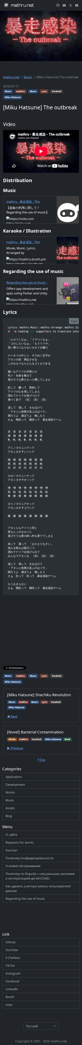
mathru (20, 91)
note (9, 1005)
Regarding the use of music (25, 898)
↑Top (41, 760)
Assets (10, 808)
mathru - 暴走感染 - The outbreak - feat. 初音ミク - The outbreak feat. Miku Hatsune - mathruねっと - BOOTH (24, 251)
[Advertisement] (41, 631)
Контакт (12, 850)
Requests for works (20, 842)
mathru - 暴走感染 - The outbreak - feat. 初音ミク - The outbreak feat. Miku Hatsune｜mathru (24, 208)
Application (14, 777)
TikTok (10, 965)
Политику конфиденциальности (29, 858)
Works (10, 792)
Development (15, 785)
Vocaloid (56, 91)
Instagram (13, 973)
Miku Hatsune (13, 97)
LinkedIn (12, 989)
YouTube (12, 950)
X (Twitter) (13, 958)
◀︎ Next (12, 716)
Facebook (12, 981)
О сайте (11, 835)
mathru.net (11, 77)
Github (10, 942)
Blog (9, 816)
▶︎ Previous (15, 748)
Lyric (44, 91)
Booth (10, 997)
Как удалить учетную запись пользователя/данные (38, 888)
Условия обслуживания (23, 866)
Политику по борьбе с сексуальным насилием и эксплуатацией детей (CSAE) (40, 876)
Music (28, 77)
